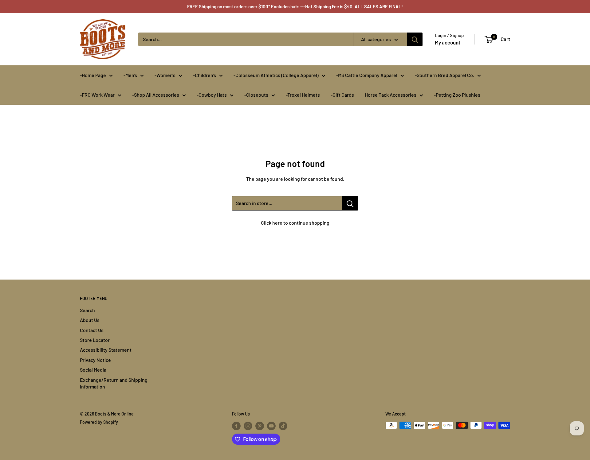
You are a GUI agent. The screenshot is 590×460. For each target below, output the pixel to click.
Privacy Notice (95, 360)
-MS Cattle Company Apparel (366, 75)
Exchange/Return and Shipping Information (114, 383)
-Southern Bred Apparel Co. (444, 75)
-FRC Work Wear (97, 95)
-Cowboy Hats (212, 95)
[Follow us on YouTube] (271, 426)
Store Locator (95, 340)
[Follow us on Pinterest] (259, 426)
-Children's (204, 75)
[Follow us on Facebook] (236, 426)
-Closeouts (256, 95)
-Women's (165, 75)
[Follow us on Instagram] (248, 426)
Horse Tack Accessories (390, 95)
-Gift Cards (342, 95)
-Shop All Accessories (155, 95)
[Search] (415, 39)
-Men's (130, 75)
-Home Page (93, 75)
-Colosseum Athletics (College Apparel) (276, 75)
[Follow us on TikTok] (283, 426)
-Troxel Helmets (303, 95)
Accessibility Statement (106, 350)
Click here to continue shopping (295, 223)
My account (447, 42)
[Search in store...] (350, 203)
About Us (90, 320)
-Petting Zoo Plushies (457, 95)
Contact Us (92, 330)
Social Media (93, 370)
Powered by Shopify (99, 422)
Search (87, 310)
